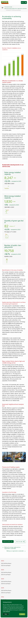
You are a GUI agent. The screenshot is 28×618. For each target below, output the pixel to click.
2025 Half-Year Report (6, 590)
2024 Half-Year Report (6, 581)
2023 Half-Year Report (6, 572)
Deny (7, 614)
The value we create (8, 6)
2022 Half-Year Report (6, 563)
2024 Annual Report (6, 583)
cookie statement (6, 611)
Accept (23, 614)
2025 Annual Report (6, 592)
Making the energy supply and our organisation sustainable (15, 8)
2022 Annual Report (6, 565)
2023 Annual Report (6, 574)
